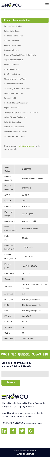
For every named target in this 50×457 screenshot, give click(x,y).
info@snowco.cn (26, 146)
